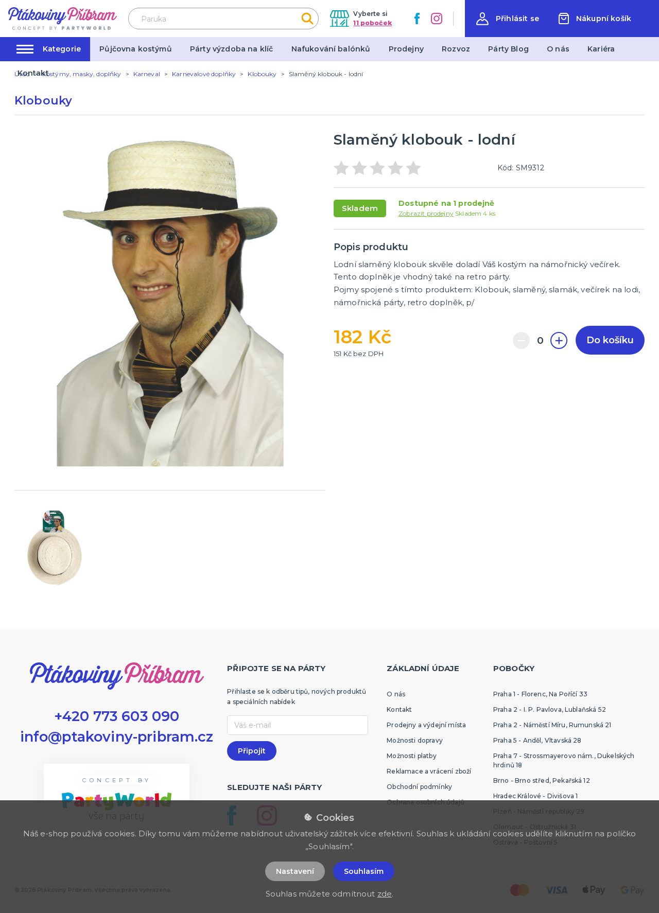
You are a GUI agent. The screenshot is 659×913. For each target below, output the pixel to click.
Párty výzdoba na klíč (231, 49)
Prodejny (406, 49)
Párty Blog (508, 49)
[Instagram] (436, 18)
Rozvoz (456, 49)
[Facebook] (417, 18)
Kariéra (601, 49)
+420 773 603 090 (117, 716)
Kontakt (33, 73)
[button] (507, 19)
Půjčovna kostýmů (135, 49)
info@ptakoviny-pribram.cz (117, 736)
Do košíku (610, 340)
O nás (558, 49)
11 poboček (372, 23)
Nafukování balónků (331, 49)
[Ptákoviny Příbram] (62, 18)
